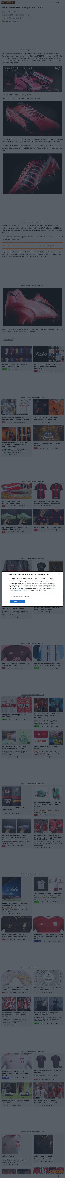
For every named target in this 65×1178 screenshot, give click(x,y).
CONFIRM (17, 601)
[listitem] (32, 596)
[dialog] (32, 589)
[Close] (59, 574)
